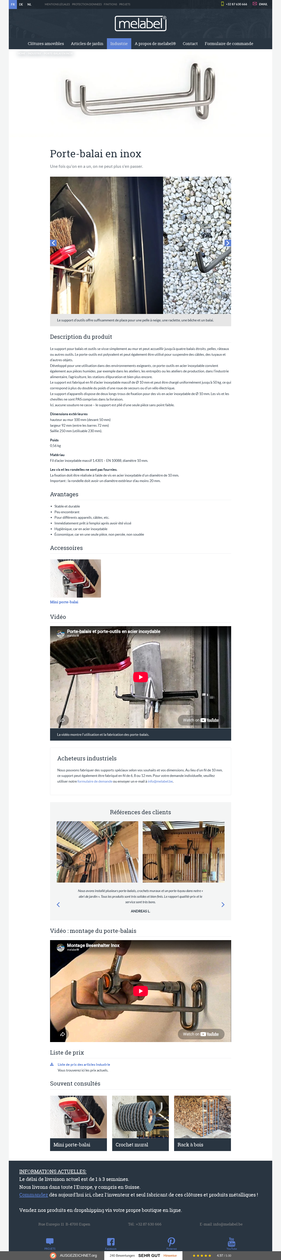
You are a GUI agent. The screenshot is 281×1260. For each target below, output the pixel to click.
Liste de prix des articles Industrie (84, 1064)
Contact (190, 43)
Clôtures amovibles (46, 43)
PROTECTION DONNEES (87, 4)
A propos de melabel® (155, 43)
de (21, 4)
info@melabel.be (160, 781)
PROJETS (124, 4)
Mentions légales (57, 4)
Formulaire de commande (229, 43)
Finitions (110, 4)
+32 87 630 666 (236, 4)
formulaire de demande (94, 781)
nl (29, 4)
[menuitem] (45, 43)
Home (22, 53)
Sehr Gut (149, 1255)
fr (13, 4)
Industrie (119, 43)
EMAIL (263, 4)
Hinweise (170, 1255)
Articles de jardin (87, 43)
